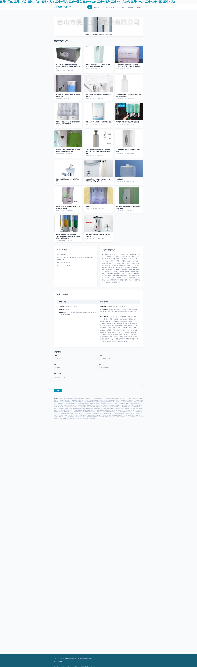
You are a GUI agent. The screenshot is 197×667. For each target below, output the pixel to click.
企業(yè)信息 (131, 7)
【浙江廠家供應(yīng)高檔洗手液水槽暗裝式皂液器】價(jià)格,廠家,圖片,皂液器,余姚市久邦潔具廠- (98, 151)
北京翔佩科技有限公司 (62, 7)
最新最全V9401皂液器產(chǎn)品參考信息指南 (98, 122)
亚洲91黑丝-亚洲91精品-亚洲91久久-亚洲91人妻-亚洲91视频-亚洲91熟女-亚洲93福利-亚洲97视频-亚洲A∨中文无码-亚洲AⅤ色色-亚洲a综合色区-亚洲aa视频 (88, 1)
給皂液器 (88, 206)
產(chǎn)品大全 (110, 7)
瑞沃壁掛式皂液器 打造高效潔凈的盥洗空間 (127, 122)
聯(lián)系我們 (120, 7)
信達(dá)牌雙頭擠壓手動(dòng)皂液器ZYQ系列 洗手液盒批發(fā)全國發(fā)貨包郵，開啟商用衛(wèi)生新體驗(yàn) (68, 236)
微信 (55, 364)
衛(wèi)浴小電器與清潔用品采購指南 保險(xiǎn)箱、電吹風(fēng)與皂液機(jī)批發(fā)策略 (68, 66)
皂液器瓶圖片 (119, 179)
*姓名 (55, 355)
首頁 (90, 7)
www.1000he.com (69, 266)
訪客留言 (139, 7)
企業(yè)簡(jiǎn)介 (98, 7)
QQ (100, 364)
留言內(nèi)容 (57, 373)
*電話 (100, 355)
